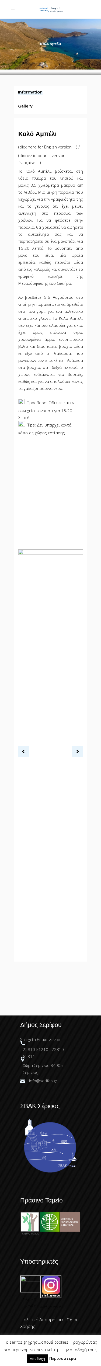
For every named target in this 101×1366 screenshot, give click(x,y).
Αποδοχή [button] (37, 1358)
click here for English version (46, 147)
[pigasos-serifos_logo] (30, 1279)
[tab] (50, 93)
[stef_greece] (50, 1296)
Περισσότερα (62, 1358)
